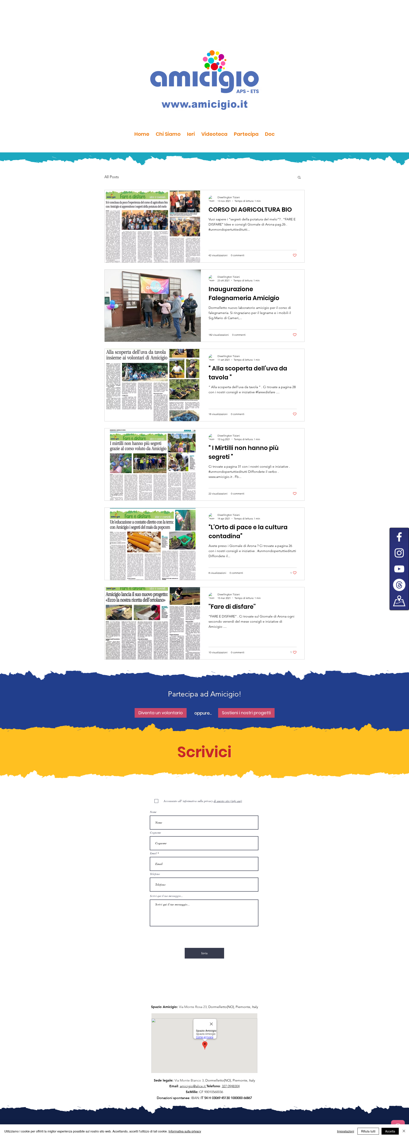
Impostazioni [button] (345, 1131)
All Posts (111, 177)
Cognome (155, 832)
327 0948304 (231, 1086)
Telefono (155, 874)
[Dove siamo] (399, 601)
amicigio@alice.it (193, 1086)
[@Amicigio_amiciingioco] (399, 553)
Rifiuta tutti (368, 1131)
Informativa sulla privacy (184, 1131)
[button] (299, 177)
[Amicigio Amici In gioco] (399, 537)
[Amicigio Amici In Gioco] (399, 569)
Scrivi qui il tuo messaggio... (166, 896)
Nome (153, 812)
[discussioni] (399, 585)
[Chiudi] (403, 1131)
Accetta (390, 1131)
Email (153, 853)
